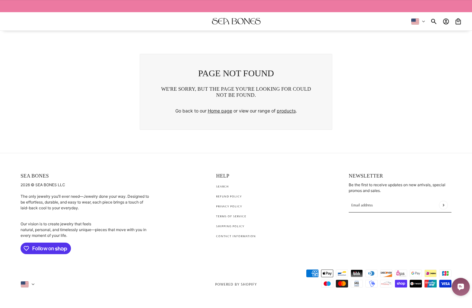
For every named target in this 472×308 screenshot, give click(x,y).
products (286, 110)
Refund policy (229, 196)
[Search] (433, 21)
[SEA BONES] (236, 21)
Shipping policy (230, 226)
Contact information (236, 236)
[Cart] (458, 21)
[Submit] (443, 205)
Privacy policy (229, 206)
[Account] (446, 21)
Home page (220, 110)
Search (222, 186)
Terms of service (231, 216)
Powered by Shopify (236, 284)
